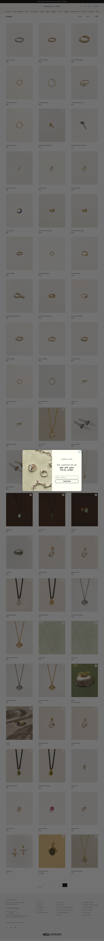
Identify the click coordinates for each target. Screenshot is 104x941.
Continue (67, 481)
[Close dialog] (80, 452)
